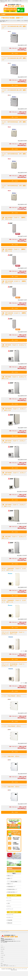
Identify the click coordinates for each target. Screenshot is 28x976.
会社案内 (2, 957)
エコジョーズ (10, 914)
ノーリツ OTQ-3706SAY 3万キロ (11, 696)
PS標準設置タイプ (11, 886)
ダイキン (9, 906)
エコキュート (10, 917)
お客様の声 (2, 953)
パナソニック (10, 908)
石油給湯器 (10, 920)
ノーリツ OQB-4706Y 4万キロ (10, 786)
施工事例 (2, 951)
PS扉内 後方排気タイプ (12, 892)
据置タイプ (10, 878)
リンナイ (9, 900)
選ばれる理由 (2, 949)
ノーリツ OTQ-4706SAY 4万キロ (11, 726)
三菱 (8, 903)
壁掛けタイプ (10, 875)
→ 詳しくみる (14, 53)
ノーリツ (9, 897)
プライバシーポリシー (5, 931)
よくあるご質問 (3, 955)
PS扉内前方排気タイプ (12, 889)
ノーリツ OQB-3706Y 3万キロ (10, 756)
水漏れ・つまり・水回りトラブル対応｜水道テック (8, 965)
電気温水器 (10, 922)
